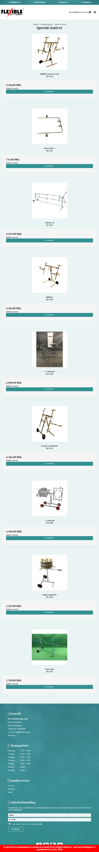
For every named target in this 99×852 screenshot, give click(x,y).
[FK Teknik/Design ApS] (12, 12)
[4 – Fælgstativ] (49, 349)
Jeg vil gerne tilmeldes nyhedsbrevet (33, 823)
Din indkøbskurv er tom (78, 12)
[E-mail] (49, 819)
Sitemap (11, 735)
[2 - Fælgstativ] (49, 498)
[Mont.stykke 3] (49, 126)
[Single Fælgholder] (49, 572)
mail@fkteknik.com (22, 732)
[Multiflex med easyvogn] (49, 52)
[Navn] (49, 815)
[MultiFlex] (49, 275)
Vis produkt (49, 92)
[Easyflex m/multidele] (49, 424)
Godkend (15, 829)
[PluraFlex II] (49, 200)
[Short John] (49, 647)
